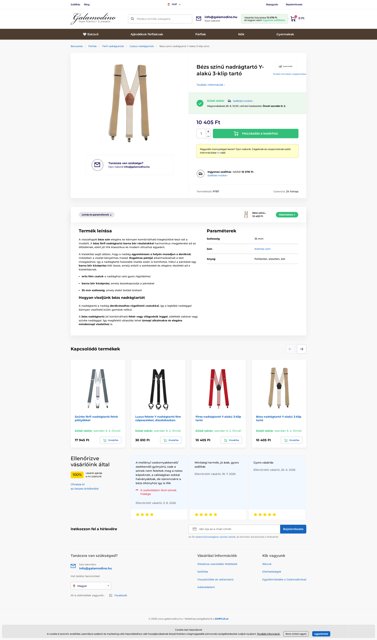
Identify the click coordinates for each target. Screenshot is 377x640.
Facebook (120, 595)
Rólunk (267, 563)
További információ (268, 633)
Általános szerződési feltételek (217, 563)
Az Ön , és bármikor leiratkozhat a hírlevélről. (233, 536)
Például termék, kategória (153, 18)
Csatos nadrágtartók (142, 46)
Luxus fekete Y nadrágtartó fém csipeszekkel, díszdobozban (158, 418)
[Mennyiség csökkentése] (208, 136)
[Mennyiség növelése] (208, 131)
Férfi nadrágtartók (113, 46)
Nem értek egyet (296, 633)
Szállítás (75, 4)
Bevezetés (77, 46)
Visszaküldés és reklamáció (215, 579)
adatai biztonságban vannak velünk (215, 536)
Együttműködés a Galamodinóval (284, 579)
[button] (301, 349)
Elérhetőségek (271, 571)
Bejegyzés (272, 4)
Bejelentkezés (294, 4)
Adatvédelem (206, 587)
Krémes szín (262, 248)
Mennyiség (201, 133)
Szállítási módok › (243, 100)
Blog (87, 4)
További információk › (211, 84)
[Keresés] (132, 19)
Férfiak (92, 46)
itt (218, 152)
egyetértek (321, 633)
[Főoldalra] (93, 19)
